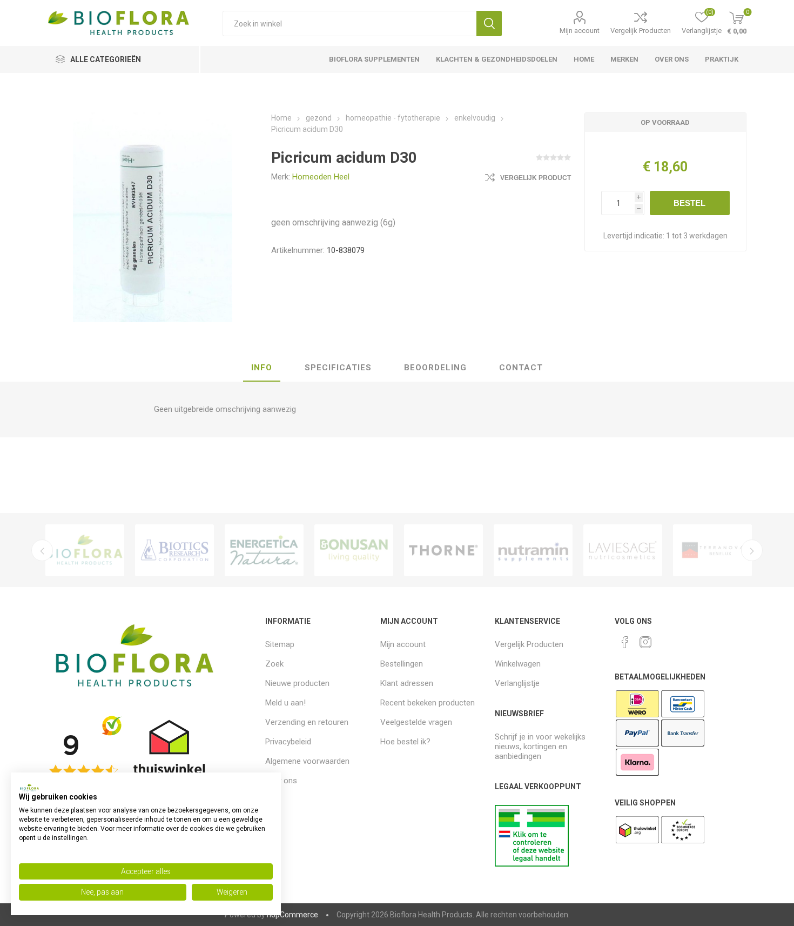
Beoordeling (435, 367)
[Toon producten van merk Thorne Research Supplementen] (443, 550)
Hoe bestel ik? (405, 742)
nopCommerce (292, 914)
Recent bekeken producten (427, 703)
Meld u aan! (285, 703)
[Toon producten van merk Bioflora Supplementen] (84, 550)
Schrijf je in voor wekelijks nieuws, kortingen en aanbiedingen (540, 746)
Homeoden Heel (320, 177)
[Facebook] (625, 642)
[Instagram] (645, 642)
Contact (521, 367)
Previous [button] (42, 550)
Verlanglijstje (517, 683)
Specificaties (338, 367)
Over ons (281, 780)
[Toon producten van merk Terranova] (712, 550)
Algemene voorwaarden (307, 761)
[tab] (261, 368)
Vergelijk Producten (640, 30)
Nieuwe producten (297, 683)
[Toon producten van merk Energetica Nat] (264, 550)
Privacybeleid (288, 742)
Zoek (489, 23)
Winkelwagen (518, 664)
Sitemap (279, 644)
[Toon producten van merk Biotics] (174, 550)
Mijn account (580, 30)
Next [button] (752, 550)
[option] (85, 550)
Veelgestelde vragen (416, 722)
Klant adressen (406, 683)
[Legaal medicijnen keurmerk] (532, 864)
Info (261, 367)
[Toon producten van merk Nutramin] (533, 550)
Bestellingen (401, 664)
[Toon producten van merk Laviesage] (622, 550)
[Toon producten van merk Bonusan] (353, 550)
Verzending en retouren (306, 722)
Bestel (689, 203)
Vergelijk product (535, 178)
